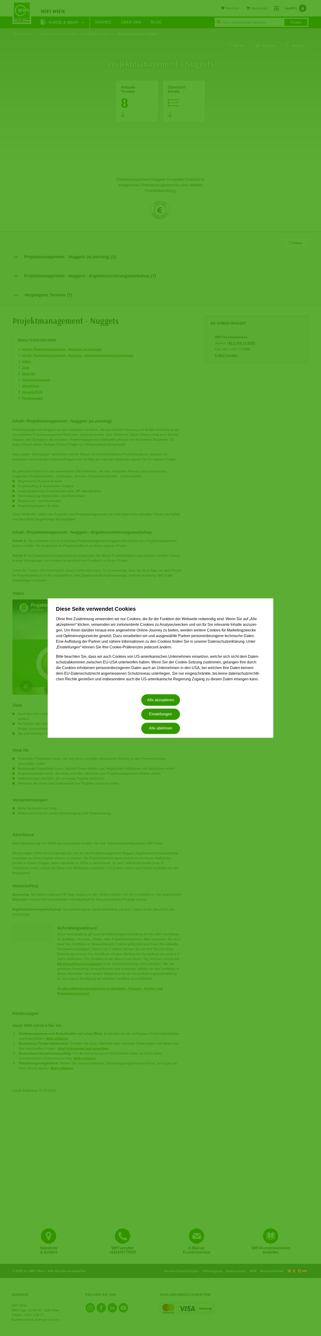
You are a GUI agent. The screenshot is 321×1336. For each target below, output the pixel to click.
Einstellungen (160, 714)
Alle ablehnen (160, 728)
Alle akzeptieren (160, 700)
